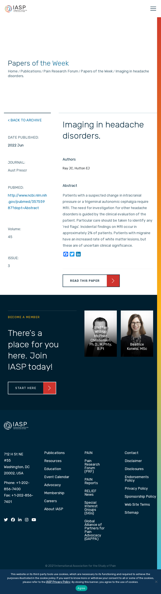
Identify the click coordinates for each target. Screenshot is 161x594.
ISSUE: (13, 258)
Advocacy (52, 485)
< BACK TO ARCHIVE (25, 120)
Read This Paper (85, 281)
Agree (81, 588)
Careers (50, 501)
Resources (52, 461)
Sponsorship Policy (140, 497)
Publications (54, 453)
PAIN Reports (91, 481)
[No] (156, 582)
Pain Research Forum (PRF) (92, 466)
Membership (54, 493)
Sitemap (132, 513)
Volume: (14, 229)
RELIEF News (90, 493)
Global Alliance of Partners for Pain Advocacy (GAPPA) (94, 530)
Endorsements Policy (137, 479)
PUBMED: (16, 187)
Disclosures (134, 469)
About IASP (53, 509)
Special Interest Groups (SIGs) (91, 508)
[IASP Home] (16, 8)
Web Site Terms (137, 505)
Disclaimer (133, 461)
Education (52, 469)
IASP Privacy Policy (58, 582)
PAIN (88, 453)
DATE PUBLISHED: (23, 137)
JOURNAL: (16, 162)
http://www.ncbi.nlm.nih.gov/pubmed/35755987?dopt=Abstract (27, 201)
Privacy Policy (136, 489)
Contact (131, 453)
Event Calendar (56, 477)
